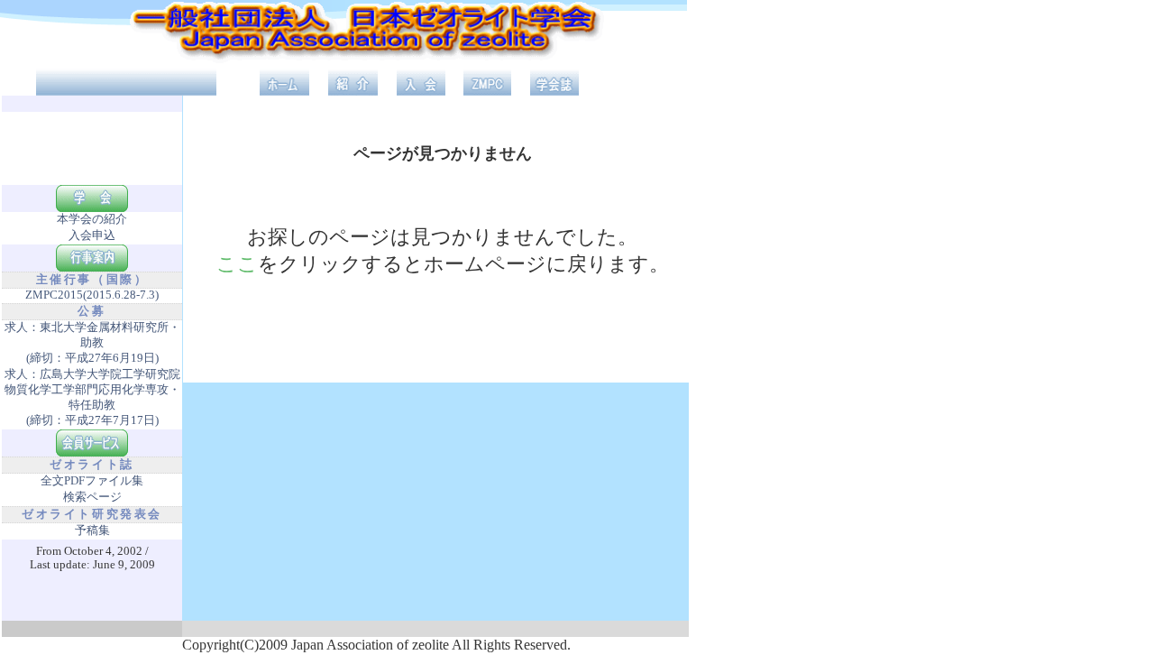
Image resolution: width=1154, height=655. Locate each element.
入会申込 (92, 235)
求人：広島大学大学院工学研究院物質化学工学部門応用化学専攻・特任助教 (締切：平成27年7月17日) (92, 397)
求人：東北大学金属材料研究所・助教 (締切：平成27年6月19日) (92, 342)
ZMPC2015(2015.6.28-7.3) (92, 295)
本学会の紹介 (92, 219)
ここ (237, 264)
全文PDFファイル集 (92, 481)
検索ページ (92, 497)
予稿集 (92, 530)
